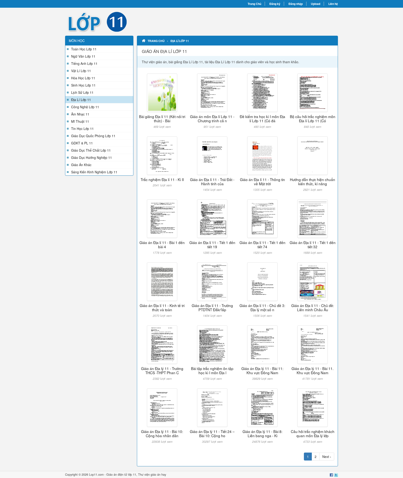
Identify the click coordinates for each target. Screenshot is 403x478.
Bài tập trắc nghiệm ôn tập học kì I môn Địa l (212, 370)
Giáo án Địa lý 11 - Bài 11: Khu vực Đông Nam (262, 370)
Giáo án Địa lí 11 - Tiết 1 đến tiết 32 (313, 244)
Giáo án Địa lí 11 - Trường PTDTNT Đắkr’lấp (212, 307)
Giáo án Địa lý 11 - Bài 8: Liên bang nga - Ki (262, 433)
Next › (326, 456)
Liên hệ (333, 4)
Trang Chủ (254, 4)
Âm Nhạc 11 (80, 114)
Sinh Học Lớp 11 (83, 85)
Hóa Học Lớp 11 (83, 78)
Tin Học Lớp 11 (82, 128)
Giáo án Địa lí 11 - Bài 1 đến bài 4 (162, 244)
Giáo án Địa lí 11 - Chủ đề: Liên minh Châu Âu (312, 307)
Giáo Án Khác (81, 164)
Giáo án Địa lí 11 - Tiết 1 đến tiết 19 (212, 244)
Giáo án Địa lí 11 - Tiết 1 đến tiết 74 (262, 244)
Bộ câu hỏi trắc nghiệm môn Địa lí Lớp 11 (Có (312, 118)
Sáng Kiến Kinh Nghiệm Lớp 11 (94, 172)
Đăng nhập (295, 4)
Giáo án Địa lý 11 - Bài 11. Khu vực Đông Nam (313, 370)
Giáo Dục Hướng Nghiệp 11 (91, 157)
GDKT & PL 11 (82, 143)
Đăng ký (274, 4)
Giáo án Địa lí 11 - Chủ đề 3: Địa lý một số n (262, 307)
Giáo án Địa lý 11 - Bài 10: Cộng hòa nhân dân (162, 433)
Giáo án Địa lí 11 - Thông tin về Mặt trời (262, 181)
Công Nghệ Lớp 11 (85, 107)
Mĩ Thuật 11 (80, 121)
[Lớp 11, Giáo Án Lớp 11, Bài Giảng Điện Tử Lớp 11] (133, 21)
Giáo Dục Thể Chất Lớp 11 (91, 150)
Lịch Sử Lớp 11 (82, 92)
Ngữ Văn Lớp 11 (83, 56)
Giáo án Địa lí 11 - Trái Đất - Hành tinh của (212, 181)
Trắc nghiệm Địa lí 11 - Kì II (162, 179)
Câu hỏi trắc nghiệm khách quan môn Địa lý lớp (312, 433)
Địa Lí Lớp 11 (81, 99)
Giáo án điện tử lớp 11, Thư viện (128, 474)
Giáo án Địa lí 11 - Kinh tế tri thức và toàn (162, 307)
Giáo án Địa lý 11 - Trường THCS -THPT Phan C (162, 370)
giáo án (155, 474)
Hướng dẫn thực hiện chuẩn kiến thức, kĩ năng (312, 181)
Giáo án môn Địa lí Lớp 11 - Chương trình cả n (212, 118)
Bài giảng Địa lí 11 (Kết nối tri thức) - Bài (162, 118)
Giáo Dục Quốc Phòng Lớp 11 (93, 135)
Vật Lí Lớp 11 (81, 70)
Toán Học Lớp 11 (84, 49)
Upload (315, 4)
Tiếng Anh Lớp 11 (84, 63)
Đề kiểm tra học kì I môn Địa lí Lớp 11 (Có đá (262, 118)
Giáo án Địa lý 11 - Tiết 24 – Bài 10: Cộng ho (212, 433)
